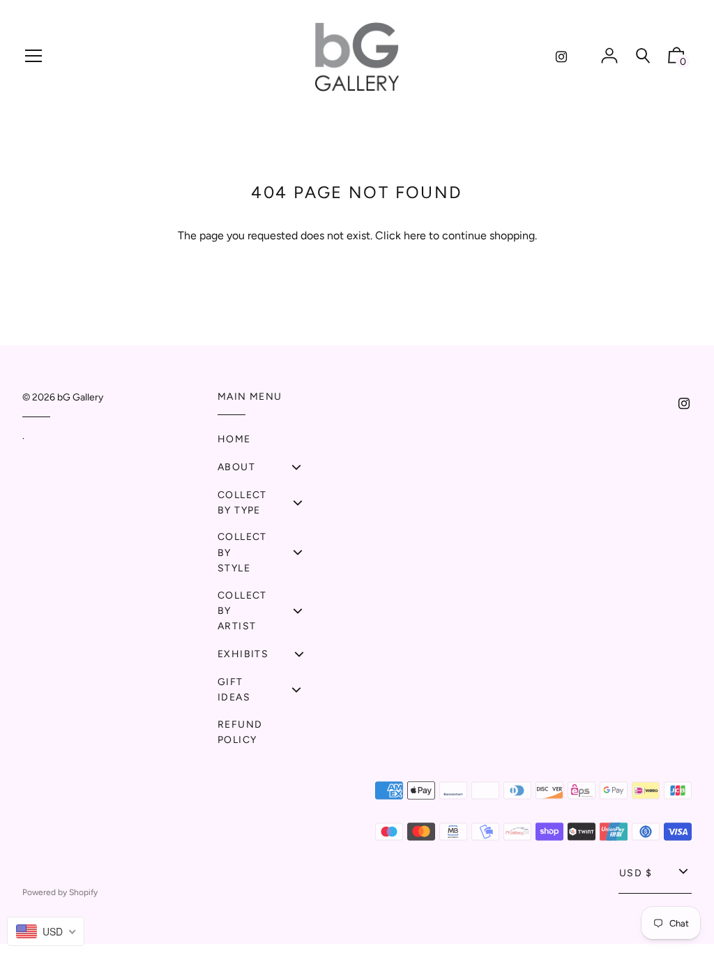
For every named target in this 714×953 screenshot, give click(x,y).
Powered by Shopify (60, 892)
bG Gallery (80, 397)
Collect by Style (242, 552)
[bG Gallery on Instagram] (561, 57)
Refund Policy (240, 732)
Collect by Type (242, 502)
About (236, 467)
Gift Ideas (234, 689)
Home (234, 439)
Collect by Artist (242, 611)
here (415, 235)
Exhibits (243, 654)
